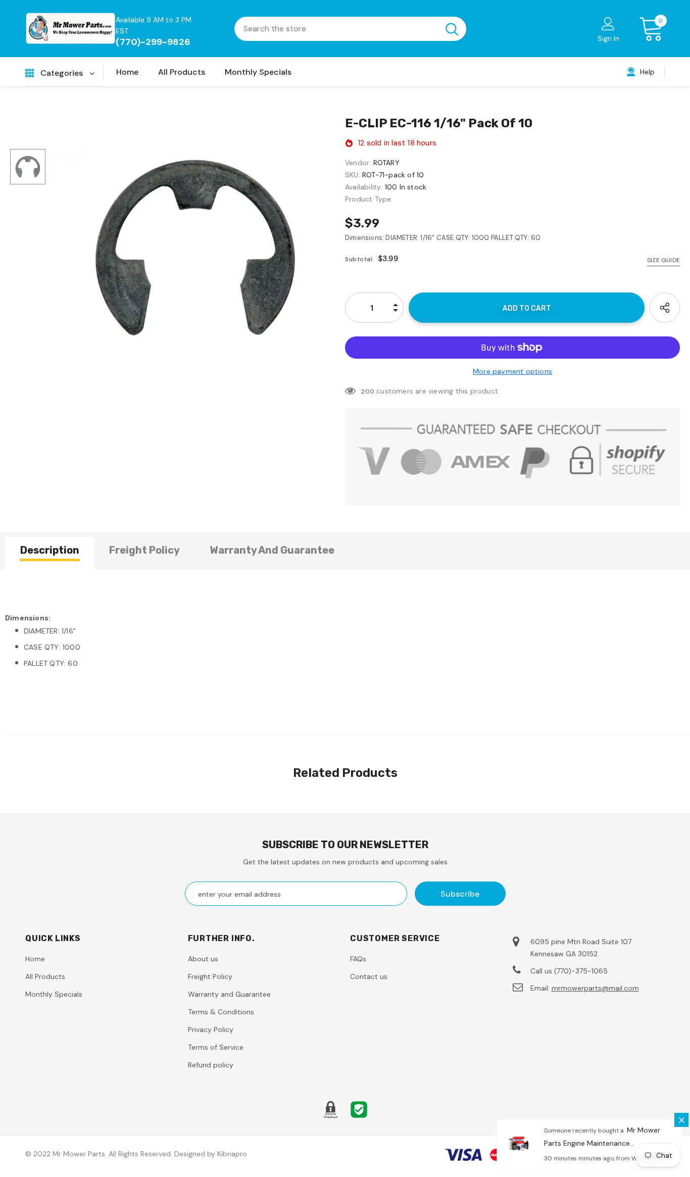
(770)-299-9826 (153, 42)
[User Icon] (608, 23)
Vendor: (358, 162)
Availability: (364, 186)
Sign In (608, 38)
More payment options (512, 371)
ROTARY (386, 162)
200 (367, 391)
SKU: (352, 174)
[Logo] (70, 28)
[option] (195, 247)
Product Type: (369, 199)
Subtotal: (359, 259)
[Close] (681, 1120)
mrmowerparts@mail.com (595, 988)
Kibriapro (232, 1153)
